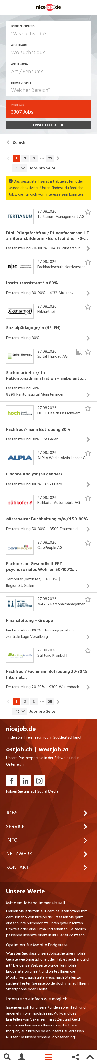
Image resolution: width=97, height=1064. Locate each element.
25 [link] (50, 158)
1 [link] (16, 158)
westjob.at (54, 750)
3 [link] (34, 158)
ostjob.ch (19, 750)
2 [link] (25, 158)
